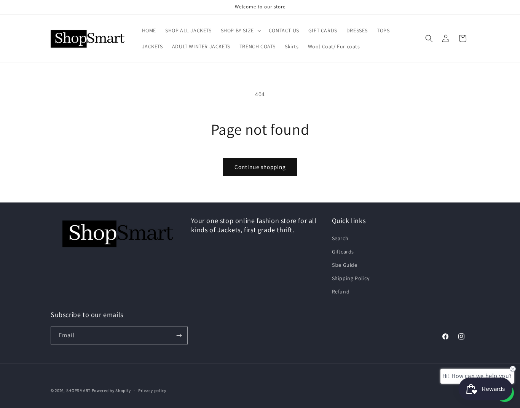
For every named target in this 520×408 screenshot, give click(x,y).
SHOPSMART (78, 390)
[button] (240, 30)
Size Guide (344, 264)
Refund (341, 291)
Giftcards (343, 251)
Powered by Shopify (111, 390)
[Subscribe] (179, 335)
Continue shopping (260, 167)
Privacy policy (152, 390)
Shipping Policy (351, 278)
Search (340, 238)
